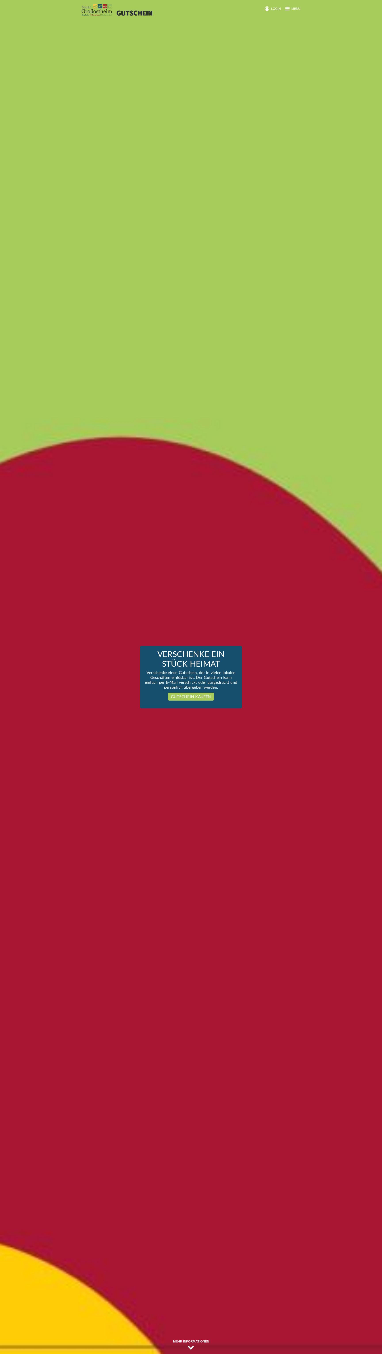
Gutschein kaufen (191, 696)
